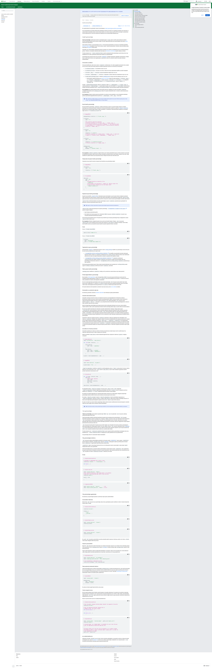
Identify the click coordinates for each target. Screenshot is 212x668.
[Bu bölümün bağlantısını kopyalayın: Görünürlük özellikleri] (94, 62)
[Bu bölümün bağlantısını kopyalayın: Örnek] (86, 227)
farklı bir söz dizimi (105, 78)
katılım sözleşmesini (112, 11)
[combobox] (188, 1)
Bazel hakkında (12, 1)
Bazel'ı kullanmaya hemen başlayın (9, 4)
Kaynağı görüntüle (97, 25)
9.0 (125, 25)
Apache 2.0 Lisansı (116, 646)
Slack (115, 659)
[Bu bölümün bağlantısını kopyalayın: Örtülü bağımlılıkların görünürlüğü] (99, 275)
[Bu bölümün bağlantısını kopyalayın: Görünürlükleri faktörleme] (94, 499)
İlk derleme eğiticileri (10, 7)
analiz (126, 41)
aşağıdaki (90, 47)
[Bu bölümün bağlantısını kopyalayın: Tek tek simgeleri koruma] (94, 590)
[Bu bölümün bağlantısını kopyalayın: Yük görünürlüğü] (93, 411)
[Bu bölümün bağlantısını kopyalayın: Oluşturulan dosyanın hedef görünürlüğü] (102, 159)
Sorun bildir (86, 25)
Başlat (207, 15)
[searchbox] (7, 10)
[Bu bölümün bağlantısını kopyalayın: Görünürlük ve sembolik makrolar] (99, 290)
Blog (17, 655)
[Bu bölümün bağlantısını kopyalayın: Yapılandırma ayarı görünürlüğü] (98, 247)
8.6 (129, 25)
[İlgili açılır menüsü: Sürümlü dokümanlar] (61, 1)
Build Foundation (85, 11)
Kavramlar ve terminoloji (110, 50)
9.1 (123, 25)
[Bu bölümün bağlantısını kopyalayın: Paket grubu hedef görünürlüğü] (98, 269)
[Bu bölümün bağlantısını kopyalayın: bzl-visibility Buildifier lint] (93, 636)
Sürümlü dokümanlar (56, 1)
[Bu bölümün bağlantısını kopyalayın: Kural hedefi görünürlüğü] (95, 104)
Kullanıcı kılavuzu (27, 1)
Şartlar (17, 665)
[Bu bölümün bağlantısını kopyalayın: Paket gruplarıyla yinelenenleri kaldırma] (99, 566)
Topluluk (49, 1)
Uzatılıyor (43, 1)
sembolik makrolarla (100, 292)
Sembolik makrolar (86, 46)
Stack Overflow (116, 661)
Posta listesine (103, 11)
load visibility (113, 286)
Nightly (119, 25)
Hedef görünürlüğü (108, 28)
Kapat (202, 15)
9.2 (122, 25)
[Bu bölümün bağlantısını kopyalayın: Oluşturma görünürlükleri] (93, 543)
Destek (115, 655)
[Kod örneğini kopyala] (129, 113)
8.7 (127, 25)
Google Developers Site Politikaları (85, 647)
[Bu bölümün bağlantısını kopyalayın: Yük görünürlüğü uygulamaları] (97, 494)
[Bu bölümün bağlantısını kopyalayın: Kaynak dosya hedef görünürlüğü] (99, 193)
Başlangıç (19, 1)
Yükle (2, 7)
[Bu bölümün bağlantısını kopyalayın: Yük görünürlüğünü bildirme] (96, 438)
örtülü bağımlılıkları (91, 277)
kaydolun (121, 11)
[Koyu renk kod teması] (127, 113)
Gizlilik (21, 665)
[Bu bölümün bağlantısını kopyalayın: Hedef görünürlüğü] (94, 37)
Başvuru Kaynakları (35, 1)
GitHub (205, 1)
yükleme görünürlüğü (118, 28)
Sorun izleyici (116, 657)
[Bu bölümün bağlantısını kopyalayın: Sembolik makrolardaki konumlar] (97, 295)
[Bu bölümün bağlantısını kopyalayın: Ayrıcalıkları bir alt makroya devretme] (98, 328)
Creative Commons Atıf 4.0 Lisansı (99, 646)
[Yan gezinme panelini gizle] (13, 666)
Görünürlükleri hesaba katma (122, 571)
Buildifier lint (95, 639)
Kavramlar (20, 7)
